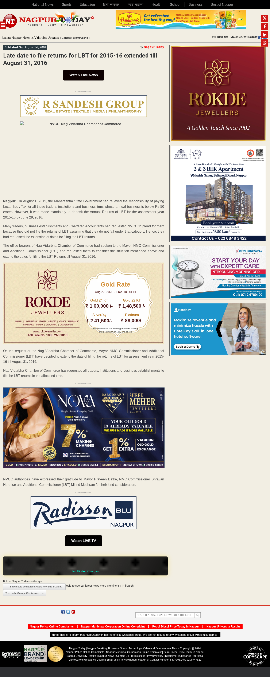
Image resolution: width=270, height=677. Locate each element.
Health (157, 4)
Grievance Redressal (191, 655)
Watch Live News (83, 75)
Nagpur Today (154, 46)
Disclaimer (171, 655)
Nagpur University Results (223, 626)
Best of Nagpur (222, 4)
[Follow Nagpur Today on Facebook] (63, 612)
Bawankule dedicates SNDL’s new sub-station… (34, 586)
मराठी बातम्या (135, 4)
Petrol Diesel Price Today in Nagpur (175, 626)
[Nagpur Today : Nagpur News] (49, 21)
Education (87, 4)
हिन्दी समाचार (111, 4)
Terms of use (138, 655)
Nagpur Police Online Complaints (52, 626)
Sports (67, 4)
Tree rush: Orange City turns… (24, 593)
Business (195, 4)
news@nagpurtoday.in (133, 659)
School (175, 4)
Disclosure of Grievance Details (87, 659)
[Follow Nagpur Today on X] (68, 612)
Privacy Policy (155, 655)
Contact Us (122, 655)
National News (42, 4)
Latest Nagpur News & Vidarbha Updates (30, 37)
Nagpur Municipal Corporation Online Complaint (113, 626)
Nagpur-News (106, 655)
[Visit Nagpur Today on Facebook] (260, 37)
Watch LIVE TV (83, 541)
